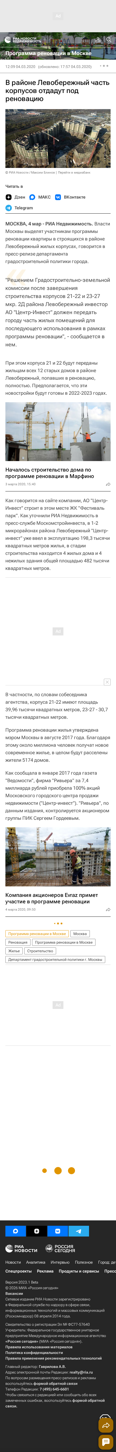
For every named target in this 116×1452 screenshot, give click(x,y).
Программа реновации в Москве (37, 934)
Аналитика (35, 1262)
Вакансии (14, 1293)
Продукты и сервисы (79, 1271)
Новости (13, 1262)
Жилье (14, 951)
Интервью (60, 1262)
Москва (80, 934)
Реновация (18, 942)
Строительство (40, 951)
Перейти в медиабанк (74, 172)
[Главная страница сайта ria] (6, 39)
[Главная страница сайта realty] (32, 39)
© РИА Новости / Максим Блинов (30, 172)
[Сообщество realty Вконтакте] (57, 1231)
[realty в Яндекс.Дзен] (36, 1231)
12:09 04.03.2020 (20, 66)
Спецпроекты (18, 1271)
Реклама (45, 1271)
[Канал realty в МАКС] (15, 1231)
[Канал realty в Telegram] (79, 1231)
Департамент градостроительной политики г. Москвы (55, 959)
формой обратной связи (55, 1383)
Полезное (84, 1262)
